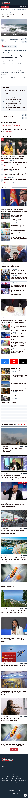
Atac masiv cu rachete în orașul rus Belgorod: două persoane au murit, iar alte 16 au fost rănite (13, 450)
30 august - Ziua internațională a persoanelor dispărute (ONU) (11, 719)
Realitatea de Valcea (13, 780)
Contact (3, 764)
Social (5, 165)
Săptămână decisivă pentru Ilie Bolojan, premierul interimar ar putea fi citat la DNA (19, 279)
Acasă (3, 9)
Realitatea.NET (4, 774)
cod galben (9, 125)
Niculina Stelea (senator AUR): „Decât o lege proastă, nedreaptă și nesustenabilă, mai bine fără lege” (15, 174)
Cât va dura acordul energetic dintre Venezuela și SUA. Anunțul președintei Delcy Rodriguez (13, 639)
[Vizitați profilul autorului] (2, 40)
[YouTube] (23, 6)
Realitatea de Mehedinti (16, 778)
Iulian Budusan (23, 473)
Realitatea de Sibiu (22, 780)
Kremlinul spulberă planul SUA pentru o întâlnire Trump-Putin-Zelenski (12, 265)
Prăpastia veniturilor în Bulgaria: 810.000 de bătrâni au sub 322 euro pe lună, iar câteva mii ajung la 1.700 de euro (14, 559)
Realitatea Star (20, 774)
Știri (6, 9)
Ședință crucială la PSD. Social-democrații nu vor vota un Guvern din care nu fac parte (19, 272)
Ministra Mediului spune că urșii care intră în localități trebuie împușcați (15, 163)
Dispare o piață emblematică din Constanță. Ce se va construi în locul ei (18, 351)
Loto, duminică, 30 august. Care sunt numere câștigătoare (11, 585)
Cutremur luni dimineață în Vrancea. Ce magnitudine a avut (15, 108)
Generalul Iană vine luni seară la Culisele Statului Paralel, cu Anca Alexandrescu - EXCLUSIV (18, 285)
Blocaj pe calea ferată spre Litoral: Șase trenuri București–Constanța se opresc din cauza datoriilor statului (13, 532)
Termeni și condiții (9, 764)
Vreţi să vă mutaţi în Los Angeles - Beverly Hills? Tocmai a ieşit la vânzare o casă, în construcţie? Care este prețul (13, 612)
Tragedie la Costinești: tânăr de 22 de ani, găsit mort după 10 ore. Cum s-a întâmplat (19, 239)
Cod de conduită (5, 766)
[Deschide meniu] (25, 2)
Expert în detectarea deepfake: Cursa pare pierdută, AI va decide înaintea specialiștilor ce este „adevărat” (15, 97)
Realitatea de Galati (14, 782)
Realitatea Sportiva (12, 774)
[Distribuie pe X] (25, 42)
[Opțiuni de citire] (25, 795)
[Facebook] (21, 6)
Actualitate (11, 9)
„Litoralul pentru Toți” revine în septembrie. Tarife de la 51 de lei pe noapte (15, 168)
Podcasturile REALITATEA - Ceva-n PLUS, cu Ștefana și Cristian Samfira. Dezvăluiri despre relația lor (13, 158)
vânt (23, 125)
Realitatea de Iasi (13, 785)
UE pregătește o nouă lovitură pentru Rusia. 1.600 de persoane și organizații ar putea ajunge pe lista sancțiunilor (18, 336)
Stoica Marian (23, 608)
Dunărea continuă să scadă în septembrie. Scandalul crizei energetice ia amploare (13, 103)
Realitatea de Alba (5, 785)
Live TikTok (5, 6)
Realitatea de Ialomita (6, 778)
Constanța (17, 125)
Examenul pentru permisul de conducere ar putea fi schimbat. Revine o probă (15, 180)
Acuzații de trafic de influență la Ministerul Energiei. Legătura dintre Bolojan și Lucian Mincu (13, 692)
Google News (8, 131)
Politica (5, 177)
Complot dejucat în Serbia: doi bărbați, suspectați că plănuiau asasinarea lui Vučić (15, 92)
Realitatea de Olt (5, 780)
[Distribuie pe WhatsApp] (22, 42)
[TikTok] (26, 6)
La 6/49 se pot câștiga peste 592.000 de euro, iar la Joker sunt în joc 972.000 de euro (13, 745)
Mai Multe (14, 749)
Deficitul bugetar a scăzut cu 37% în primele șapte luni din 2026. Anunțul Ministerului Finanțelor (18, 344)
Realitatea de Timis (22, 785)
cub (3, 125)
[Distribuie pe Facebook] (25, 39)
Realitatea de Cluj (15, 776)
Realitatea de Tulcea (5, 782)
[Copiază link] (22, 39)
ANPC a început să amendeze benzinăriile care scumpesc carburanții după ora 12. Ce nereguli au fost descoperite (18, 328)
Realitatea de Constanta (16, 39)
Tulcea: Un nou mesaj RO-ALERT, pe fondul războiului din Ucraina (13, 666)
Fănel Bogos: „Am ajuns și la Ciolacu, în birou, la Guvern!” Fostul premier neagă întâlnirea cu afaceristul (12, 504)
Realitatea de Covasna (6, 776)
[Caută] (21, 2)
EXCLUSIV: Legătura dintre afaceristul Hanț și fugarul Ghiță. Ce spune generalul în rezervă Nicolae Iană (18, 292)
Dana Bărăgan (23, 446)
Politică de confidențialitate (20, 764)
